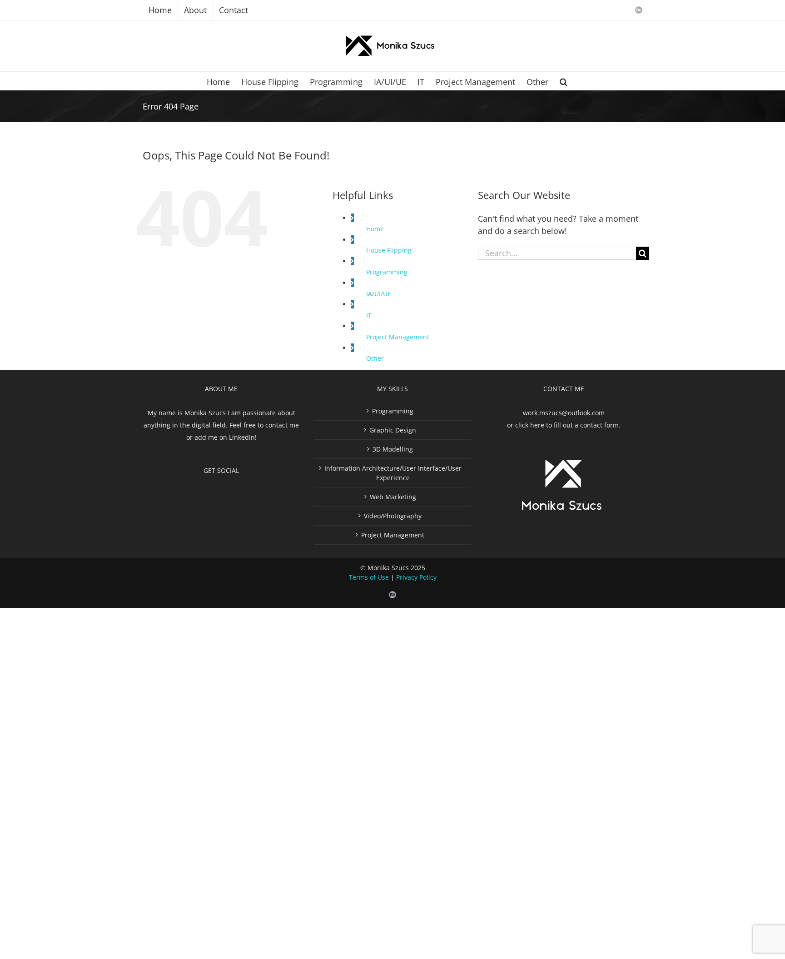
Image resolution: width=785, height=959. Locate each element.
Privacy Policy (416, 577)
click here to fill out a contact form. (568, 425)
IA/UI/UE (378, 293)
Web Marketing (393, 496)
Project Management (397, 337)
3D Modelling (393, 449)
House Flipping (389, 250)
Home (375, 228)
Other (375, 358)
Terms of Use (369, 577)
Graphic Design (392, 430)
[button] (563, 81)
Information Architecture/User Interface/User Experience (393, 473)
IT (369, 315)
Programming (386, 272)
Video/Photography (393, 516)
